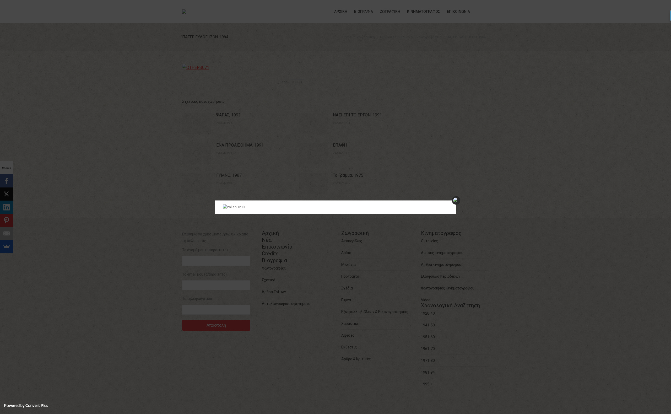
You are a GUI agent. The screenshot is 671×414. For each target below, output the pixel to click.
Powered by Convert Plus (26, 405)
